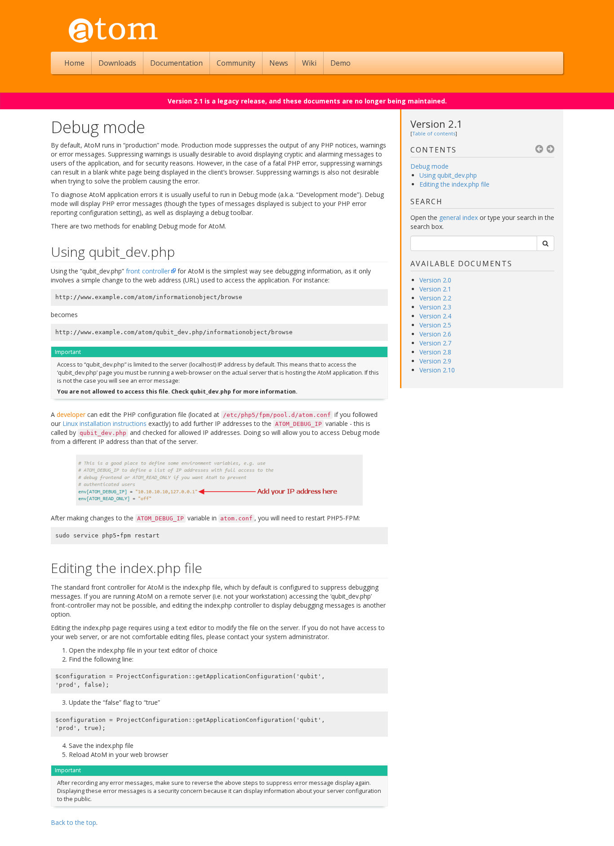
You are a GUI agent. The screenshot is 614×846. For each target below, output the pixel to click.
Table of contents (433, 133)
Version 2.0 (435, 280)
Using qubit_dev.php (448, 175)
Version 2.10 (437, 370)
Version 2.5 (435, 325)
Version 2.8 (435, 352)
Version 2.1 (436, 123)
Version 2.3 (435, 307)
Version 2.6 (435, 334)
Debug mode (429, 166)
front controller (148, 271)
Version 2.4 (435, 316)
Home (74, 63)
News (278, 63)
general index (458, 217)
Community (236, 63)
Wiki (309, 63)
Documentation (176, 63)
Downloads (117, 63)
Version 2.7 (435, 343)
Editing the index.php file (454, 184)
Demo (340, 63)
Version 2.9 (435, 361)
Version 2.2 (435, 298)
